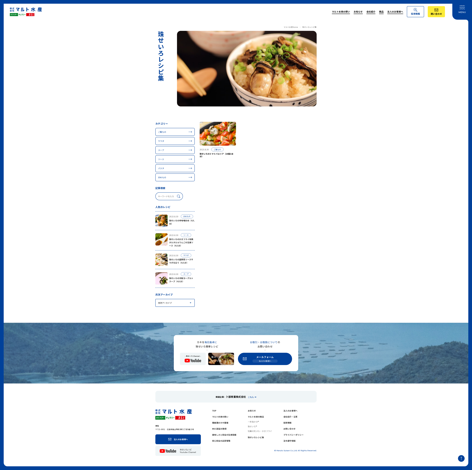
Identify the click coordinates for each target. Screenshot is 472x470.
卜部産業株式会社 (236, 396)
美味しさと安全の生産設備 (224, 434)
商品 (381, 11)
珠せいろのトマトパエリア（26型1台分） (216, 155)
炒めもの (162, 177)
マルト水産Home (291, 27)
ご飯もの (162, 131)
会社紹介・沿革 (290, 416)
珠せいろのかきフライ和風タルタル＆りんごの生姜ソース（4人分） (181, 242)
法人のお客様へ (395, 11)
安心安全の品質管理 (221, 440)
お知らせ (358, 11)
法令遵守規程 (289, 440)
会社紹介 (371, 11)
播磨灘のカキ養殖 (220, 422)
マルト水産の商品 (256, 416)
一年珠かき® (253, 421)
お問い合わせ (289, 428)
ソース (161, 159)
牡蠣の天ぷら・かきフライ (260, 431)
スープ (161, 150)
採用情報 (287, 422)
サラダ (161, 141)
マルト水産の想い (341, 11)
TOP (214, 410)
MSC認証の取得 (219, 428)
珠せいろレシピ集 (256, 437)
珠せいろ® (252, 426)
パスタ (161, 168)
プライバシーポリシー (293, 434)
